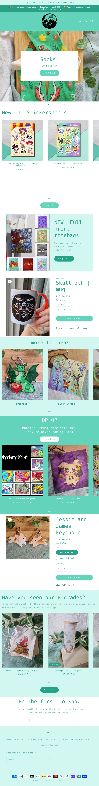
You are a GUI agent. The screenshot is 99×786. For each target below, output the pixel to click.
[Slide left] (44, 198)
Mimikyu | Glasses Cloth (68, 499)
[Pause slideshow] (64, 104)
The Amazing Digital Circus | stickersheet (22, 165)
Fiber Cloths (66, 403)
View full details (80, 328)
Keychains (21, 403)
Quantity (60, 305)
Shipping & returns (37, 739)
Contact (54, 745)
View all (49, 205)
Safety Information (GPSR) (76, 739)
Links (44, 745)
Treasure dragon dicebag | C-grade (22, 671)
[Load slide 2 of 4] (44, 104)
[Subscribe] (69, 720)
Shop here (64, 258)
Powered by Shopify (57, 781)
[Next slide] (58, 104)
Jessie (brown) (67, 552)
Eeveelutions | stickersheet (68, 164)
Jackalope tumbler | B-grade (68, 671)
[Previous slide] (34, 104)
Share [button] (62, 328)
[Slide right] (55, 198)
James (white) (66, 558)
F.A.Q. (54, 739)
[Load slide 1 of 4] (41, 104)
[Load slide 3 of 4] (48, 104)
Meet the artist (15, 739)
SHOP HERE (49, 73)
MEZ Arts (44, 781)
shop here (49, 439)
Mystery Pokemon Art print (22, 499)
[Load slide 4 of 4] (52, 104)
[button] (7, 21)
